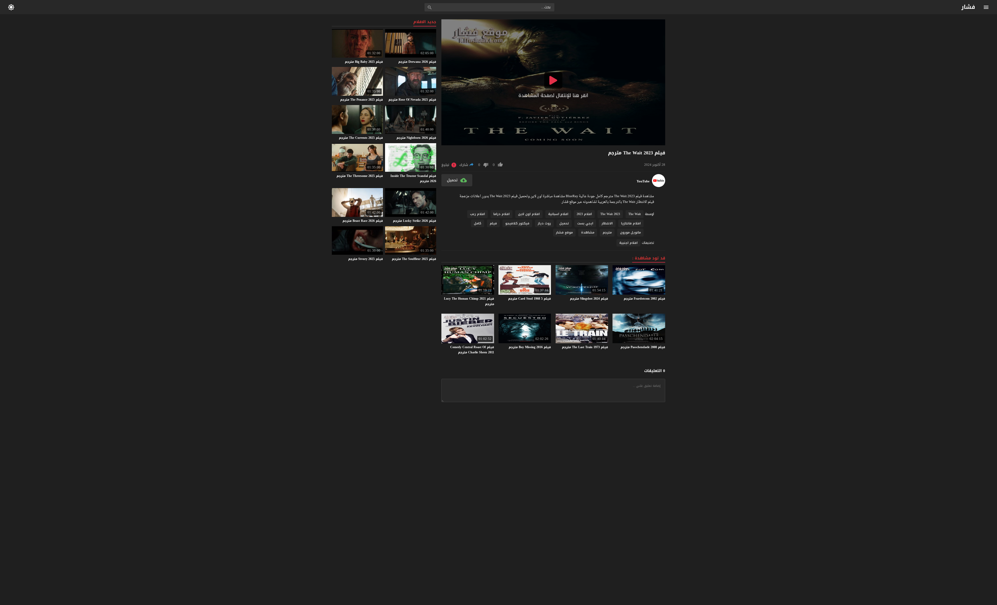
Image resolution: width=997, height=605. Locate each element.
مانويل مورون (630, 232)
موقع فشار (564, 232)
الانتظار (607, 223)
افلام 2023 (584, 214)
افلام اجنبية (628, 243)
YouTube (643, 181)
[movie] (658, 186)
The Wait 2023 (610, 214)
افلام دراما (501, 214)
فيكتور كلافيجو (517, 223)
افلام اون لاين (529, 214)
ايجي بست (585, 223)
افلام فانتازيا (631, 223)
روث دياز (544, 223)
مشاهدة (587, 232)
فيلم (493, 223)
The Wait (634, 214)
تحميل (564, 223)
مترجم (607, 232)
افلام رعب (477, 214)
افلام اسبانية (558, 214)
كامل (477, 223)
